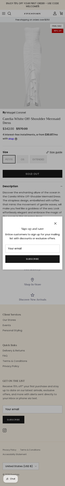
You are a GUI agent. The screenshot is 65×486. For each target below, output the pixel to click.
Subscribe (32, 259)
